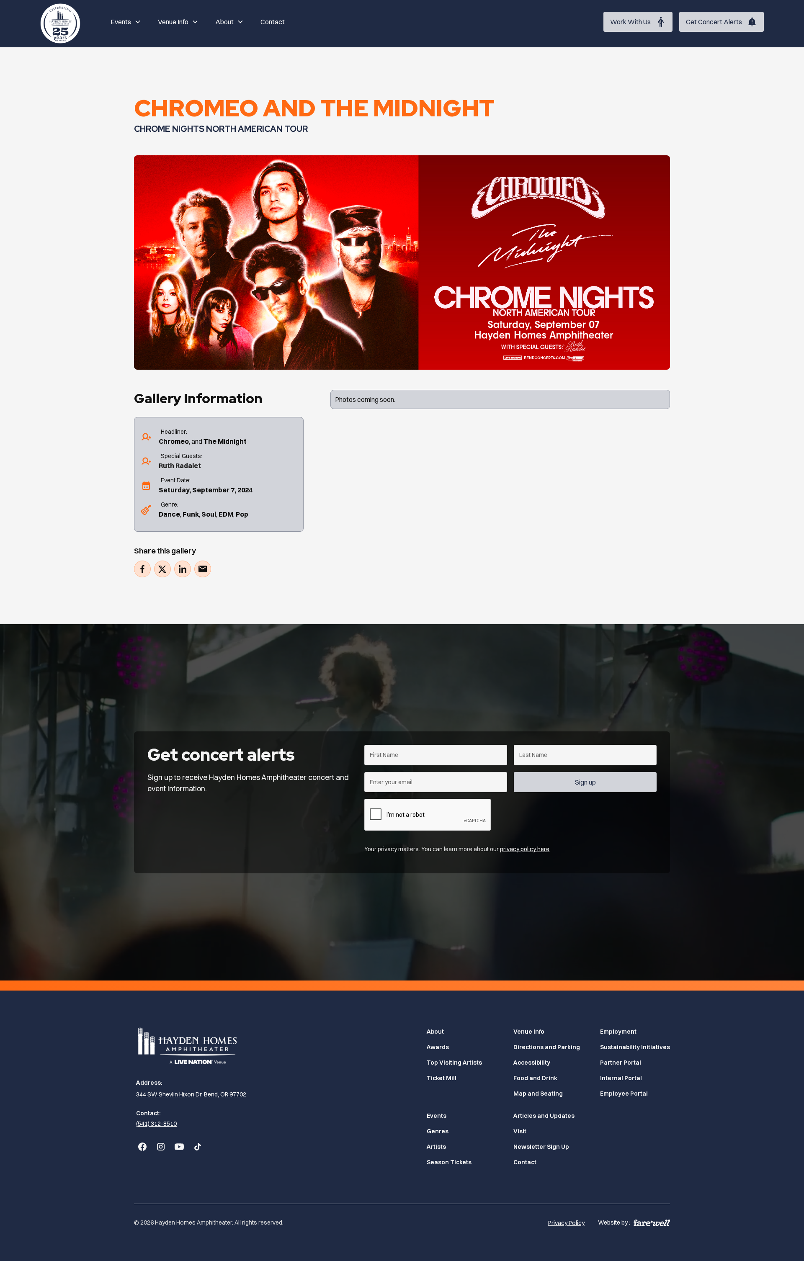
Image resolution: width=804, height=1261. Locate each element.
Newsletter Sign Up (541, 1146)
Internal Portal (621, 1078)
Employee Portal (624, 1093)
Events (436, 1115)
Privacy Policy (566, 1223)
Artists (436, 1146)
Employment (618, 1031)
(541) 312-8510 (156, 1123)
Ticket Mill (441, 1078)
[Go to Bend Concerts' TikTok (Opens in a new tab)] (198, 1147)
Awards (438, 1047)
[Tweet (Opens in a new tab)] (162, 569)
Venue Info (528, 1031)
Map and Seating (538, 1093)
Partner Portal (620, 1062)
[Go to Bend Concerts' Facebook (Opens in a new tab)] (142, 1147)
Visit (519, 1131)
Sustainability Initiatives (635, 1047)
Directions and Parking (546, 1047)
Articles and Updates (544, 1115)
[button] (126, 22)
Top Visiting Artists (454, 1062)
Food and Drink (535, 1078)
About (435, 1031)
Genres (437, 1131)
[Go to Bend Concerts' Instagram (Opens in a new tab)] (161, 1147)
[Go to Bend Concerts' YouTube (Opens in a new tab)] (179, 1147)
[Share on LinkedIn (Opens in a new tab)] (183, 569)
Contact (272, 22)
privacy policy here (524, 849)
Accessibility (531, 1062)
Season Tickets (449, 1162)
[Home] (60, 22)
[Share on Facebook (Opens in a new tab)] (142, 569)
